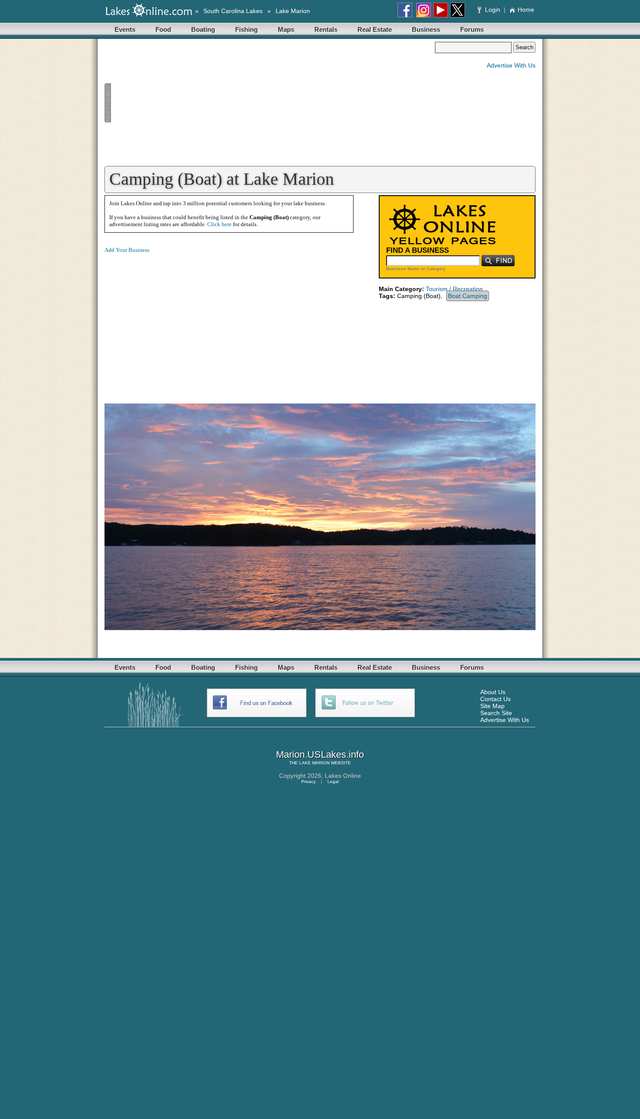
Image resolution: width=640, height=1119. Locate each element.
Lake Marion (293, 10)
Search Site (496, 712)
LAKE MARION (314, 762)
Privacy (308, 781)
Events (125, 29)
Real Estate (374, 29)
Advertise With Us (511, 65)
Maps (286, 29)
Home (526, 9)
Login (492, 9)
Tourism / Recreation (454, 288)
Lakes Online (343, 775)
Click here (219, 224)
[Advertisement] (269, 103)
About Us (492, 691)
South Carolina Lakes (233, 10)
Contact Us (495, 698)
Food (163, 29)
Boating (203, 29)
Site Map (492, 705)
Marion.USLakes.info (320, 754)
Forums (472, 29)
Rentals (325, 29)
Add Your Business (126, 250)
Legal (333, 781)
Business (426, 29)
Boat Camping (467, 295)
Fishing (246, 29)
